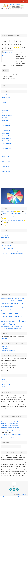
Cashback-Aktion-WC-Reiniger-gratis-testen (11, 430)
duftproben (22, 298)
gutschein (24, 307)
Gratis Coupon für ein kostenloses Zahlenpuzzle (12, 220)
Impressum (5, 492)
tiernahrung (3, 328)
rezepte (9, 326)
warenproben (13, 328)
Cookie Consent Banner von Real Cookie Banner (10, 496)
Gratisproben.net (6, 74)
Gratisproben (5, 120)
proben (5, 321)
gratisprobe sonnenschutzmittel (9, 78)
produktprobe (21, 321)
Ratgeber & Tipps (6, 171)
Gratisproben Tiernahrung (7, 151)
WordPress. (24, 494)
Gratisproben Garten (6, 138)
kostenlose (13, 313)
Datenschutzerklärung (23, 492)
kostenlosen (5, 316)
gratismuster (12, 303)
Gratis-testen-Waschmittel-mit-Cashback (10, 427)
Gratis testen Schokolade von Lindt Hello (10, 421)
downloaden (10, 298)
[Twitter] (24, 1)
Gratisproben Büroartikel (7, 128)
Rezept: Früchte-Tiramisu (7, 248)
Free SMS (4, 105)
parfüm (18, 318)
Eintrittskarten (5, 100)
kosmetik (21, 310)
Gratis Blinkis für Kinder (8, 211)
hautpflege (10, 310)
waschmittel (18, 328)
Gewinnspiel (13, 300)
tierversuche (8, 328)
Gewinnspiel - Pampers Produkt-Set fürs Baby (12, 216)
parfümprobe (23, 318)
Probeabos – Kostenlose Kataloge (9, 169)
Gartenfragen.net (5, 338)
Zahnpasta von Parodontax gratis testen (9, 425)
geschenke (3, 300)
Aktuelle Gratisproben (7, 94)
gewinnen (7, 300)
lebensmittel (4, 318)
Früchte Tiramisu (5, 346)
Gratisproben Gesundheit (7, 76)
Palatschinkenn (4, 348)
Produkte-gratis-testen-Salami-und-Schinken (11, 434)
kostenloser (12, 316)
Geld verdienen (5, 107)
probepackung (9, 321)
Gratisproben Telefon (6, 148)
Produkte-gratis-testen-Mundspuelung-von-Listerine (12, 437)
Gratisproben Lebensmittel (8, 146)
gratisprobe (19, 303)
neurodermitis (9, 318)
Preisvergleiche (5, 166)
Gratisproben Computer (7, 130)
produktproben (6, 324)
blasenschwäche (4, 298)
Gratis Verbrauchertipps (7, 117)
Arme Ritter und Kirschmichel (8, 350)
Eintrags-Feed (5, 381)
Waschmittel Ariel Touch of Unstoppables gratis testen (14, 213)
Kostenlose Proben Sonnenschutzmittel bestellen (14, 44)
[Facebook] (22, 1)
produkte (14, 321)
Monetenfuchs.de (5, 237)
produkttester (16, 324)
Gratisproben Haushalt (7, 143)
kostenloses (18, 316)
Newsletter (15, 492)
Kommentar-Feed (6, 384)
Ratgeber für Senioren (6, 235)
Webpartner (4, 174)
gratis (7, 303)
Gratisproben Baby (6, 125)
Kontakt (10, 492)
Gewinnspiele (5, 110)
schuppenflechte (19, 326)
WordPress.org (5, 386)
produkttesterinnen (4, 326)
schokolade (14, 326)
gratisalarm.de (4, 234)
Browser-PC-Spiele (6, 97)
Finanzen (4, 102)
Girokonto (3, 303)
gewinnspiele (20, 300)
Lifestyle (4, 163)
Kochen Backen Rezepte (7, 158)
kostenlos (4, 313)
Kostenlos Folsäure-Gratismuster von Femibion (12, 224)
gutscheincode (4, 310)
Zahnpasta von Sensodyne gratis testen (9, 423)
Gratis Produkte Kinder (7, 112)
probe (2, 321)
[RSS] (26, 1)
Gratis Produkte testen (7, 115)
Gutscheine (4, 153)
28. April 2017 (14, 74)
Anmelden (4, 379)
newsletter (15, 318)
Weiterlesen (5, 70)
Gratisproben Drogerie (7, 135)
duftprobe (17, 298)
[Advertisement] (14, 25)
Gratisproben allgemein (7, 123)
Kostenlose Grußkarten (7, 161)
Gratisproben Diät (6, 133)
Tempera (19, 494)
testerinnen (24, 326)
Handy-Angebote (5, 156)
